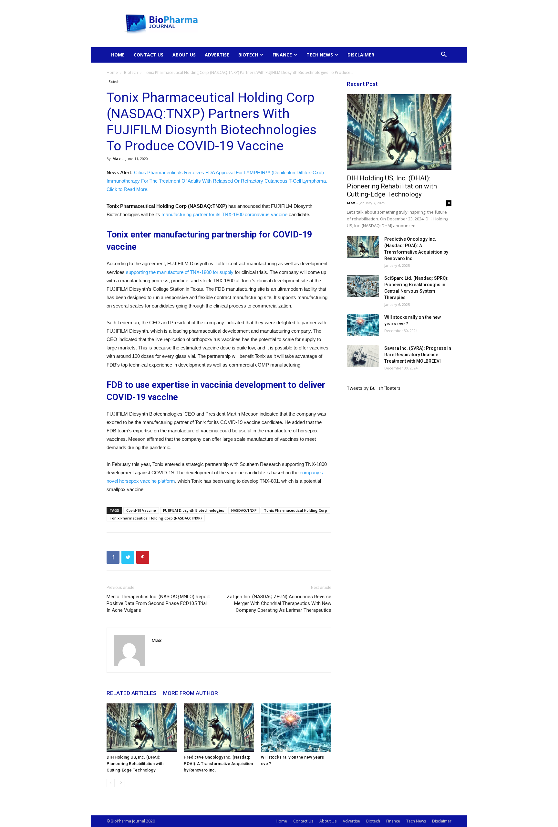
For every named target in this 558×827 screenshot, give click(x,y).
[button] (443, 55)
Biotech (248, 55)
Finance (282, 55)
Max (116, 158)
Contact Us (148, 55)
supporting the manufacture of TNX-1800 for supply (179, 272)
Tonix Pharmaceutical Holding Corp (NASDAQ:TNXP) (155, 518)
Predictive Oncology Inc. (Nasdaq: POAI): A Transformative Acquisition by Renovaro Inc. (218, 763)
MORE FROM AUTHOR (190, 693)
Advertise (217, 55)
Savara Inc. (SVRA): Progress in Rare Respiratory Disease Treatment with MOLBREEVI (417, 355)
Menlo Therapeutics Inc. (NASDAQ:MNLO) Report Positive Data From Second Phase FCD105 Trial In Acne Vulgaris (158, 603)
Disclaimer (360, 55)
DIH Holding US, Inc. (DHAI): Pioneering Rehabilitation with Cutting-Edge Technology (135, 763)
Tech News (319, 55)
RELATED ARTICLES (132, 693)
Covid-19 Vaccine (141, 510)
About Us (184, 55)
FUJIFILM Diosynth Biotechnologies (193, 510)
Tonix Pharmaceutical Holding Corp (295, 510)
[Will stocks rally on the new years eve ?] (296, 727)
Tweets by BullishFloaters (373, 388)
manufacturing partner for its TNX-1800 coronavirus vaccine (224, 214)
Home (118, 55)
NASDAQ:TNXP (244, 510)
